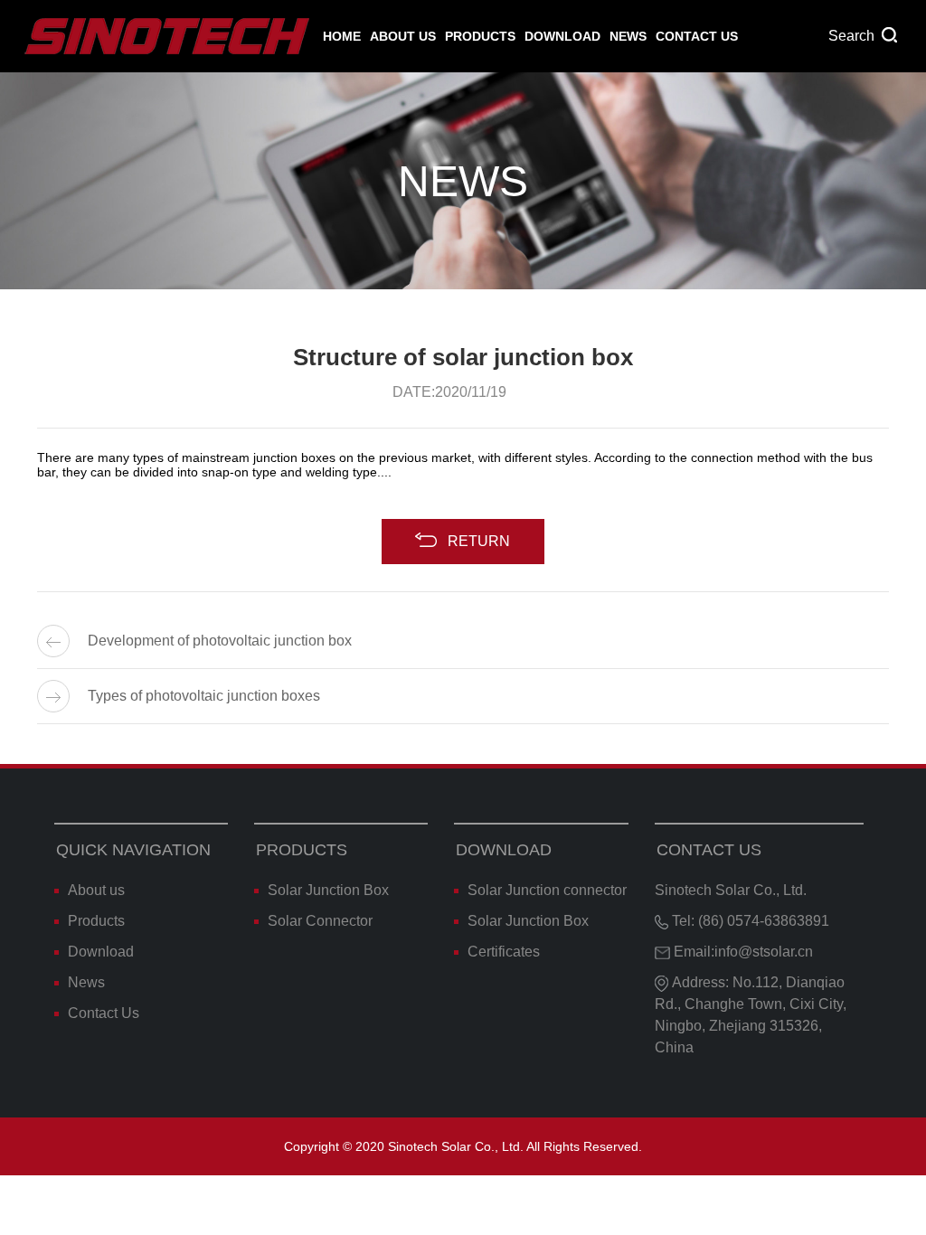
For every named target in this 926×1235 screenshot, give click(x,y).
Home (342, 36)
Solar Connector (320, 921)
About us (403, 36)
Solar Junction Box (328, 890)
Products (480, 36)
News (628, 36)
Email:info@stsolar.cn (741, 951)
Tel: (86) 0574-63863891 (748, 921)
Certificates (504, 951)
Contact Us (697, 36)
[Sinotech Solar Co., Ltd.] (168, 36)
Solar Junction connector (547, 890)
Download (562, 36)
